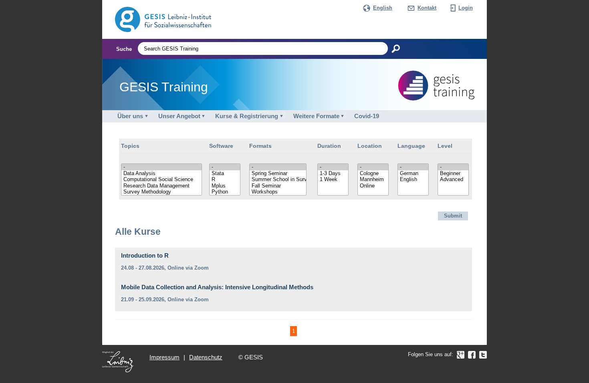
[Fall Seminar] (278, 186)
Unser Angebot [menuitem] (179, 116)
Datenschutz (205, 357)
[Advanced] (453, 179)
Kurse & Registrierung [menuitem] (246, 116)
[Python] (225, 192)
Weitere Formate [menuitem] (316, 116)
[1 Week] (333, 179)
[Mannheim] (373, 179)
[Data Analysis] (161, 173)
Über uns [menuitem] (130, 116)
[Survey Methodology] (161, 192)
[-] (161, 167)
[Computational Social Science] (161, 179)
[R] (225, 179)
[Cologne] (373, 173)
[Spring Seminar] (278, 173)
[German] (413, 173)
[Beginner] (453, 173)
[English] (413, 179)
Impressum (164, 357)
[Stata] (225, 173)
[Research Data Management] (161, 186)
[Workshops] (278, 192)
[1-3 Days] (333, 173)
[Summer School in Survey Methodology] (278, 179)
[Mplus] (225, 186)
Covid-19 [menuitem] (366, 116)
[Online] (373, 186)
